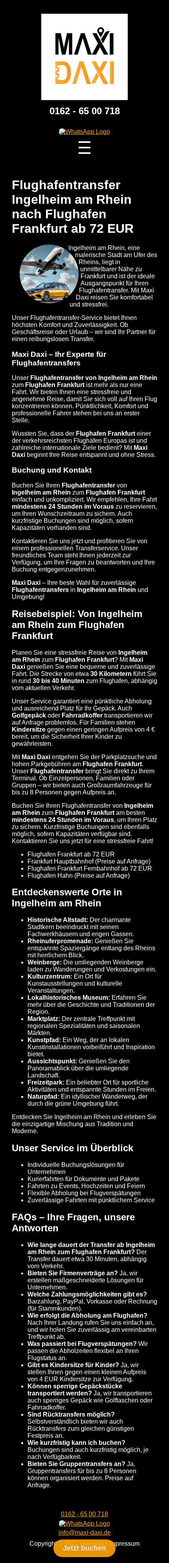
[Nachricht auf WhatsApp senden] (84, 131)
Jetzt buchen (84, 1548)
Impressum (124, 1543)
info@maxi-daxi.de (85, 1532)
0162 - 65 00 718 (85, 111)
